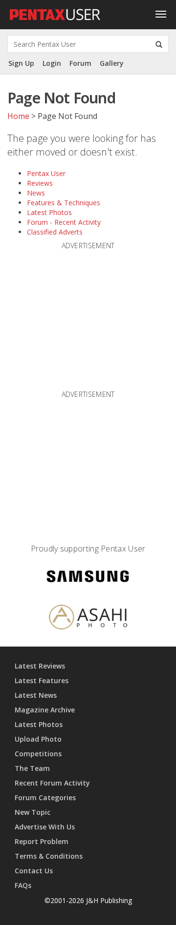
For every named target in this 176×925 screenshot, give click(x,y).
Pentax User (46, 173)
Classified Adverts (55, 231)
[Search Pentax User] (159, 44)
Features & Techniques (63, 202)
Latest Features (41, 680)
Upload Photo (38, 739)
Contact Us (34, 870)
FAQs (23, 885)
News (36, 192)
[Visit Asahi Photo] (88, 618)
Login (52, 63)
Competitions (38, 753)
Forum (80, 63)
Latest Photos (49, 212)
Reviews (40, 183)
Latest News (36, 695)
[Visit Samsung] (88, 578)
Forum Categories (45, 797)
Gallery (112, 63)
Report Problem (41, 841)
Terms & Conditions (49, 856)
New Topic (32, 812)
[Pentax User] (55, 12)
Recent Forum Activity (52, 782)
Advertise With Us (45, 826)
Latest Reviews (40, 665)
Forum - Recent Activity (64, 222)
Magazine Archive (45, 709)
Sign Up (21, 63)
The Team (32, 768)
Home (18, 116)
